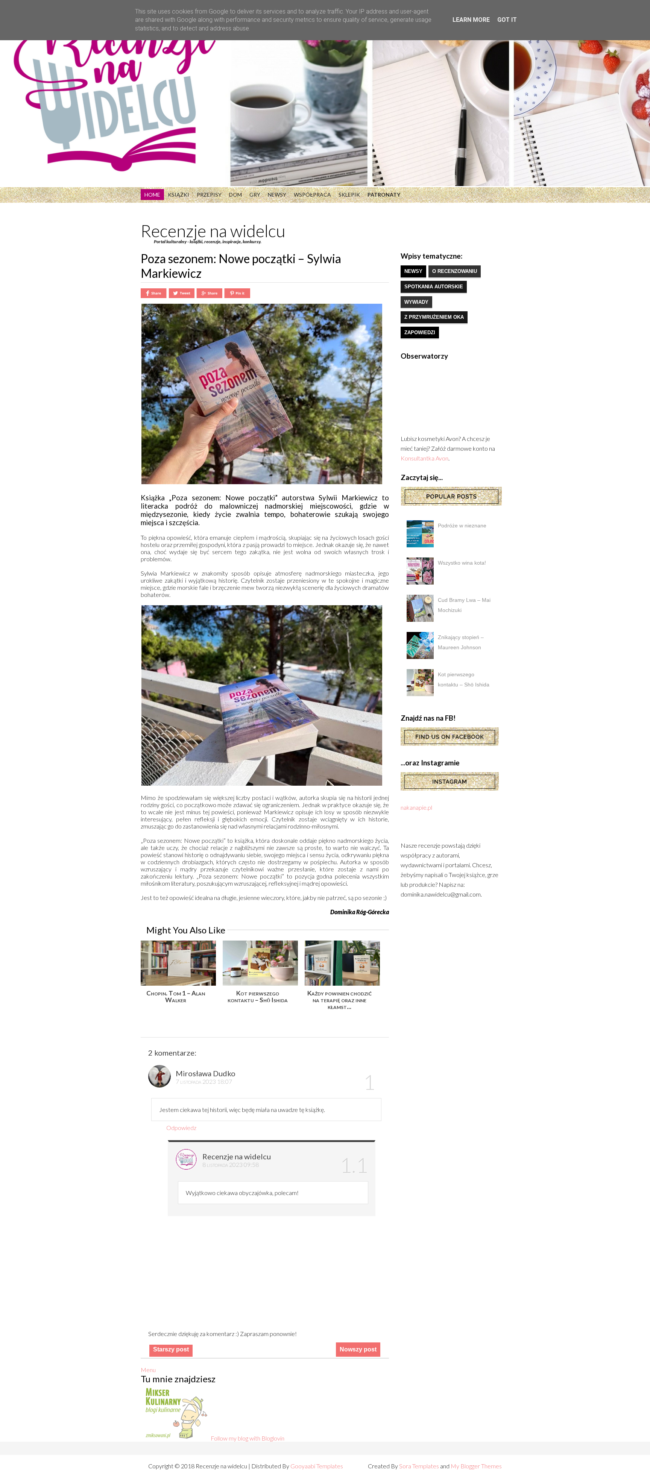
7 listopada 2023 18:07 (204, 1081)
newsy (413, 271)
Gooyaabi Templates (316, 1465)
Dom (235, 194)
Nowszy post (358, 1349)
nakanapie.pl (416, 807)
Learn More (471, 19)
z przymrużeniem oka (434, 317)
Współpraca (312, 194)
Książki (178, 194)
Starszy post (171, 1349)
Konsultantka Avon (424, 458)
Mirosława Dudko (205, 1073)
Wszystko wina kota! (462, 563)
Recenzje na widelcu (213, 231)
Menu (148, 1369)
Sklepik (349, 194)
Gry (254, 194)
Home (152, 194)
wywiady (416, 302)
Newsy (277, 194)
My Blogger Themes (476, 1465)
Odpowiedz (181, 1127)
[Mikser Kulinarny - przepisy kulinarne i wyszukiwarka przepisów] (176, 1438)
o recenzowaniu (454, 271)
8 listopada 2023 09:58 (230, 1164)
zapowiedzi (419, 332)
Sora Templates (419, 1465)
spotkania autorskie (433, 286)
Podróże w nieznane (462, 526)
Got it (507, 19)
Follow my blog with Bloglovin (247, 1438)
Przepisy (209, 194)
